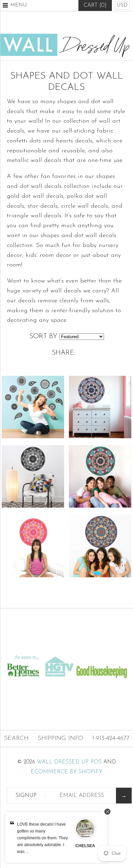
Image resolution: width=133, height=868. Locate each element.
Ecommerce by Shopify (67, 772)
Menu (18, 5)
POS (96, 762)
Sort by (43, 336)
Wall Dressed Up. (63, 762)
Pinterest (66, 22)
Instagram (83, 22)
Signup (26, 795)
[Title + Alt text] (66, 646)
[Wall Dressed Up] (66, 36)
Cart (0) (95, 5)
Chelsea (85, 845)
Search (16, 738)
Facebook (49, 22)
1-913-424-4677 (111, 738)
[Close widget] (107, 811)
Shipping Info (60, 738)
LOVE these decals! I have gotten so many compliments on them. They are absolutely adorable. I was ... (42, 838)
